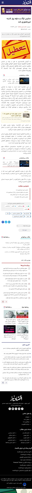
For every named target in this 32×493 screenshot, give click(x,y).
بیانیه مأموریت (25, 424)
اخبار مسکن (12, 435)
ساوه (28, 216)
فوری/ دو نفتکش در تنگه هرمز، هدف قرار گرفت (16, 298)
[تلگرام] (9, 222)
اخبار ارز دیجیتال (25, 442)
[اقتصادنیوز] (16, 398)
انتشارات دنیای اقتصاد (25, 465)
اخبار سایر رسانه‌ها (22, 27)
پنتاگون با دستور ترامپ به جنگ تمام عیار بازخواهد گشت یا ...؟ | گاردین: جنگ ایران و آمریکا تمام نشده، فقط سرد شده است (16, 363)
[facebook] (22, 409)
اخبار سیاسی (11, 433)
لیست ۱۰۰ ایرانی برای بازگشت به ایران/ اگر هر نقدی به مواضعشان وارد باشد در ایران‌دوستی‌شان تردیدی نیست (15, 274)
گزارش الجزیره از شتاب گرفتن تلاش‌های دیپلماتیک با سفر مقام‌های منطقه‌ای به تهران (16, 349)
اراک (8, 213)
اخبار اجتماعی (11, 440)
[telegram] (12, 409)
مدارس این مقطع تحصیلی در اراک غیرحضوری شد (17, 192)
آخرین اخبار (26, 345)
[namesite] (26, 2)
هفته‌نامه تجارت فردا (25, 460)
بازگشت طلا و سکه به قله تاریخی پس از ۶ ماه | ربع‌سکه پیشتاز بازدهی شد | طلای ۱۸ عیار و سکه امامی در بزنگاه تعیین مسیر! (15, 285)
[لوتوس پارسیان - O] (16, 491)
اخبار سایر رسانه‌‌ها (10, 442)
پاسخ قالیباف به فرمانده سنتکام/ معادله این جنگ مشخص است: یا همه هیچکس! (16, 373)
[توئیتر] (6, 222)
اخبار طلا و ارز (26, 433)
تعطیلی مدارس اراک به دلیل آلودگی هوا (19, 194)
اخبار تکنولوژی (11, 438)
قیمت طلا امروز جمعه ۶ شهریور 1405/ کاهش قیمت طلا (16, 353)
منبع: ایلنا (24, 230)
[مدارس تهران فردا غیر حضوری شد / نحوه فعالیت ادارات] (26, 115)
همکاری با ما (26, 422)
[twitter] (19, 409)
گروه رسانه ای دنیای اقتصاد (24, 452)
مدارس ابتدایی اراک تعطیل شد (21, 197)
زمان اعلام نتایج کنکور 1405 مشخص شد (18, 289)
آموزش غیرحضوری (18, 216)
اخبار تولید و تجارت (24, 440)
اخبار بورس (26, 435)
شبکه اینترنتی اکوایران (25, 457)
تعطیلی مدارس (16, 213)
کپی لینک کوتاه (26, 226)
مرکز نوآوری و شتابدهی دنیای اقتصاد (21, 470)
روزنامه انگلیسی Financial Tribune (22, 462)
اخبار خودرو (26, 438)
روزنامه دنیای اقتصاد (25, 454)
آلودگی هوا (26, 213)
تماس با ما (26, 419)
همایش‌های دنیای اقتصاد (24, 468)
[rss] (9, 409)
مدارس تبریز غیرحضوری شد (22, 190)
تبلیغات (27, 417)
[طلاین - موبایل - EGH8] (16, 10)
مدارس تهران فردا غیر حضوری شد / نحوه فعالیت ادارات (11, 115)
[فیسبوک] (3, 222)
